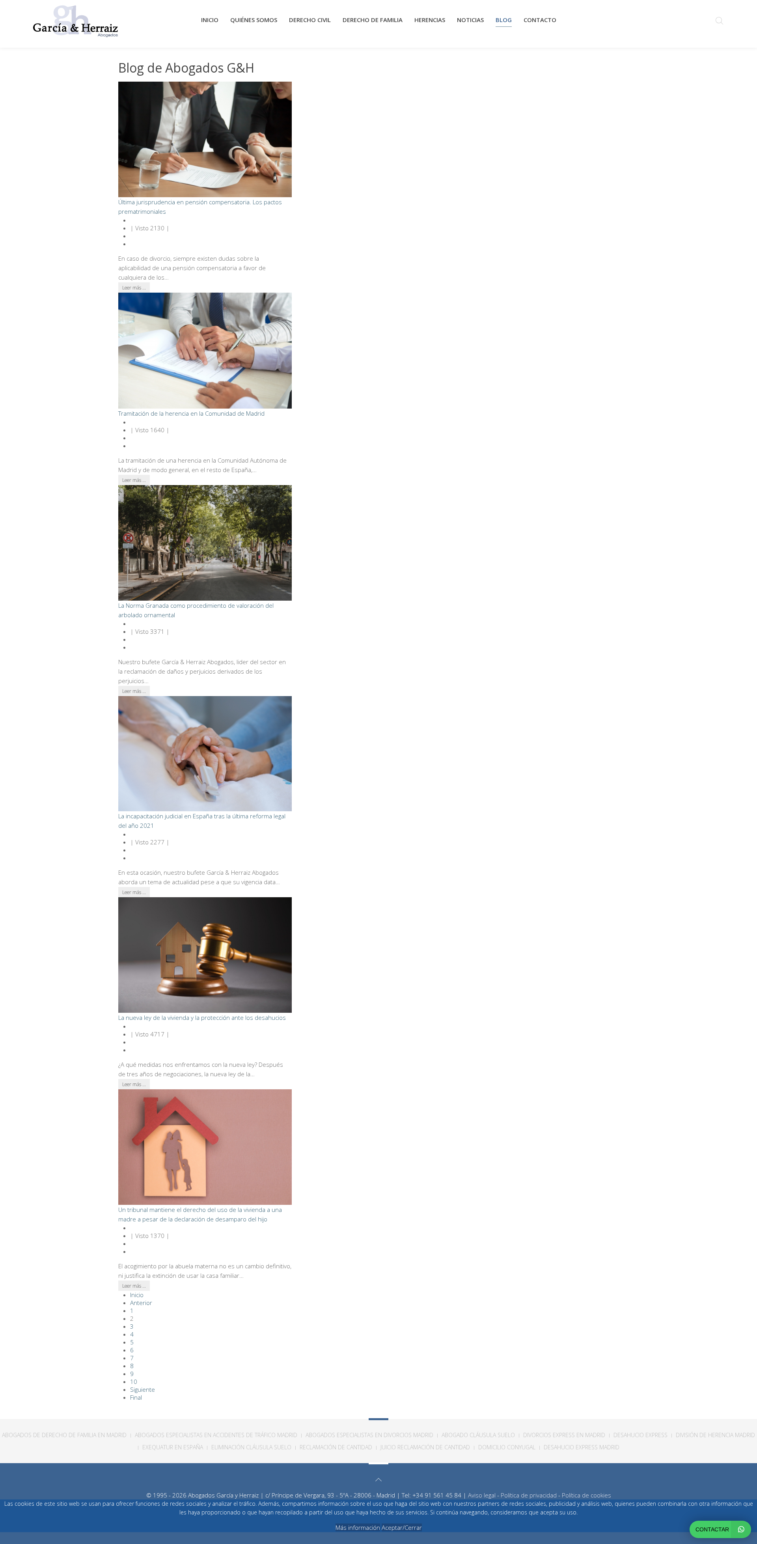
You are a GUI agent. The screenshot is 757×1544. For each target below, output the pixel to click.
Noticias (470, 20)
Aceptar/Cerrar (402, 1527)
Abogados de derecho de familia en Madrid (64, 1435)
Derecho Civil (310, 20)
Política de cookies (586, 1495)
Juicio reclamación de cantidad (425, 1447)
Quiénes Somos (253, 20)
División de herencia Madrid (715, 1435)
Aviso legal (482, 1495)
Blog (504, 20)
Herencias (429, 20)
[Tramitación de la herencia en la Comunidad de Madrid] (205, 350)
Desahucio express (640, 1435)
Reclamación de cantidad (336, 1447)
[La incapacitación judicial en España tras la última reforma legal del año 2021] (205, 753)
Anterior (141, 1303)
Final (136, 1397)
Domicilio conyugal (506, 1447)
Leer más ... (134, 287)
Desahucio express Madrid (581, 1447)
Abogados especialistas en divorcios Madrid (369, 1435)
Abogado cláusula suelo (478, 1435)
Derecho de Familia (373, 20)
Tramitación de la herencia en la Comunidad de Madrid (191, 413)
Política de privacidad (529, 1495)
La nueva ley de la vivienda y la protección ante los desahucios (202, 1017)
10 (133, 1381)
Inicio (209, 20)
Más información (358, 1527)
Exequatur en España (172, 1447)
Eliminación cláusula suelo (251, 1447)
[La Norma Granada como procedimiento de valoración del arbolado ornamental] (205, 542)
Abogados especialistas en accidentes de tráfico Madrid (216, 1435)
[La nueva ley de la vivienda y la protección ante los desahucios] (205, 954)
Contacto (540, 20)
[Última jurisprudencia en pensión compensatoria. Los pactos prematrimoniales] (205, 139)
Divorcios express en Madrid (564, 1435)
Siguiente (142, 1389)
